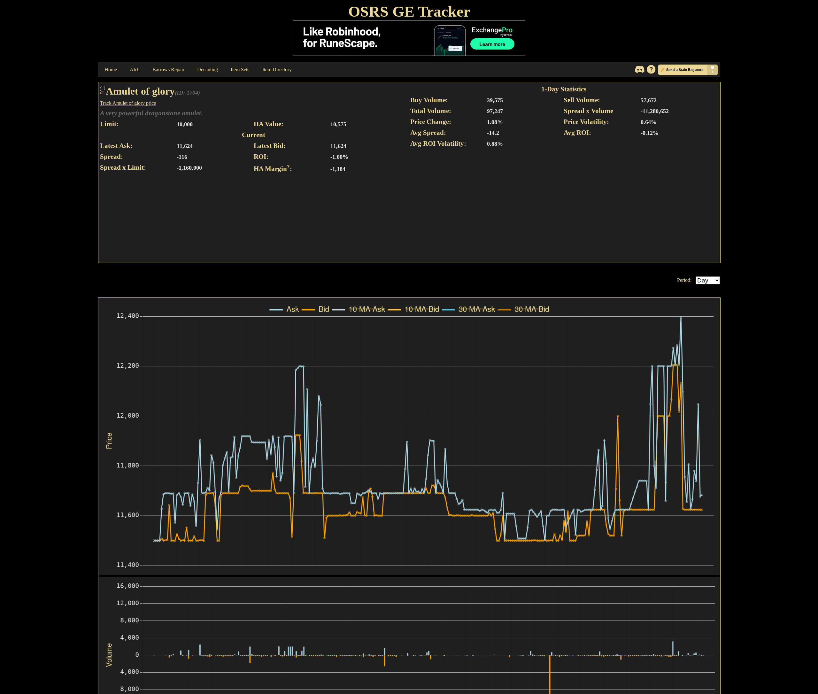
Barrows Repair (168, 69)
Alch (135, 69)
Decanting (207, 69)
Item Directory (277, 69)
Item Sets (240, 69)
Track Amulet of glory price (128, 103)
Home (110, 69)
